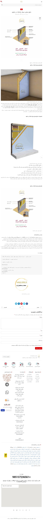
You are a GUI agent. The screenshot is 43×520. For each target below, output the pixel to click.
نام (41, 330)
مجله (21, 9)
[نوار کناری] (41, 157)
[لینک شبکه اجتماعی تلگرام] (16, 304)
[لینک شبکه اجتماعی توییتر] (24, 304)
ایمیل (40, 335)
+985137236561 (21, 477)
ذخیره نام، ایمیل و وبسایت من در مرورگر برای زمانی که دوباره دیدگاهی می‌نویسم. (26, 345)
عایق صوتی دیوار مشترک (32, 104)
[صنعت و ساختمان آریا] (7, 400)
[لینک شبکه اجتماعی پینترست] (21, 304)
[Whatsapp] (7, 392)
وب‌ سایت (40, 340)
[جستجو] (2, 5)
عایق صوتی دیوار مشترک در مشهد (36, 65)
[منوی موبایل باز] (41, 2)
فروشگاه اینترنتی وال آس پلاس (13, 237)
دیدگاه (40, 317)
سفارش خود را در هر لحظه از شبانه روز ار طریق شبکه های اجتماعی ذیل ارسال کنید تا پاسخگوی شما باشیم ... (7, 378)
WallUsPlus (19, 447)
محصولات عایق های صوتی (9, 107)
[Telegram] (7, 384)
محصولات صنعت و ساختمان (9, 247)
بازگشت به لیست (22, 307)
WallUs (24, 237)
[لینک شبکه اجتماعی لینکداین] (19, 304)
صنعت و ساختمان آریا (13, 177)
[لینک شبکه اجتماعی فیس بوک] (27, 304)
